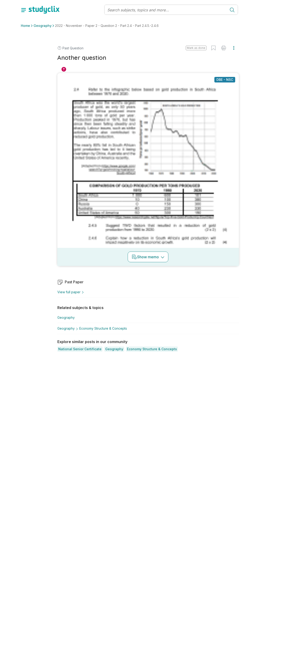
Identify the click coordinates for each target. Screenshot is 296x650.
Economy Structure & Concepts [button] (103, 328)
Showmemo (148, 257)
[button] (79, 349)
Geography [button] (43, 26)
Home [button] (25, 26)
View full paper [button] (68, 292)
